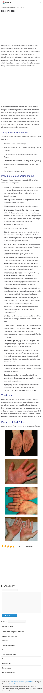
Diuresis (5, 641)
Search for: (4, 621)
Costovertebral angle (9, 654)
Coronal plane (7, 659)
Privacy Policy (13, 684)
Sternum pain (6, 668)
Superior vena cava (8, 650)
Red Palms (8, 10)
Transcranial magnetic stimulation (13, 632)
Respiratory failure (8, 672)
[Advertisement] (22, 29)
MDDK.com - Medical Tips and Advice (22, 682)
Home (3, 7)
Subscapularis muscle (9, 636)
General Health (11, 7)
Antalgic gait (6, 663)
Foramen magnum (8, 645)
